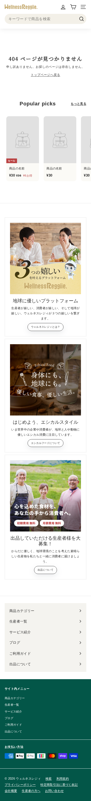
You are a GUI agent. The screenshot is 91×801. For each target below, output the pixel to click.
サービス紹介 (13, 711)
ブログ (9, 718)
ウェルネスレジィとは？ (45, 326)
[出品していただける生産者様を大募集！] (45, 495)
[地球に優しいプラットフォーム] (45, 258)
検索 (49, 778)
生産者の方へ (31, 791)
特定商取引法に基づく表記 (59, 784)
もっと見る (78, 103)
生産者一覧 (12, 704)
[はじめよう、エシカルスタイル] (45, 380)
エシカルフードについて (45, 443)
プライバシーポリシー (20, 784)
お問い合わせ (54, 791)
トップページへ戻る (45, 75)
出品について (45, 569)
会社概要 (11, 791)
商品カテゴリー (15, 698)
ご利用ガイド (13, 724)
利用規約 (62, 778)
